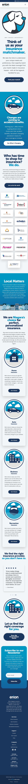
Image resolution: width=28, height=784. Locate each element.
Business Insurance (14, 724)
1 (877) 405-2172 (14, 759)
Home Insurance (14, 719)
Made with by (11, 779)
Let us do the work (14, 185)
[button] (25, 4)
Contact (14, 733)
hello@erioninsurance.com (21, 1)
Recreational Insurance (14, 726)
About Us (14, 744)
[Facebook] (15, 750)
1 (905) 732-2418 (14, 763)
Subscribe (14, 681)
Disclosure (16, 781)
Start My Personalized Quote (14, 637)
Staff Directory (14, 747)
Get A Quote (14, 390)
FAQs (14, 738)
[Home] (5, 4)
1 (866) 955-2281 (14, 755)
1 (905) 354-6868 (14, 766)
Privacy (11, 781)
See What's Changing (14, 143)
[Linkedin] (12, 750)
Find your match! (14, 80)
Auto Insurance (14, 721)
